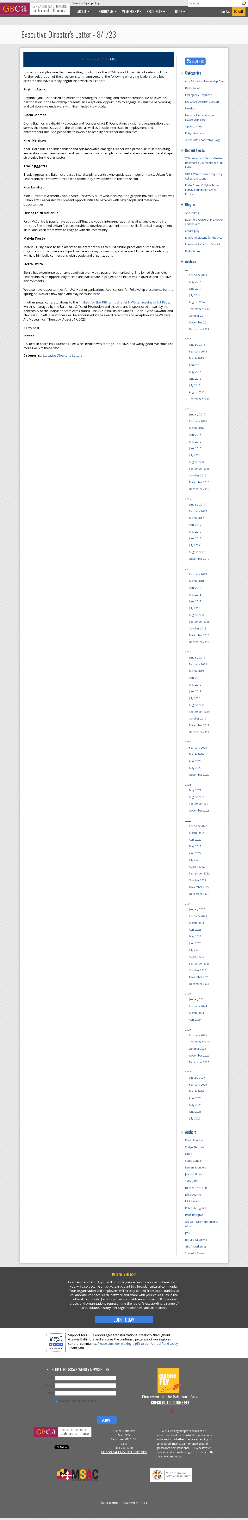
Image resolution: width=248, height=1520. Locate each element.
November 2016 (199, 482)
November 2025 (199, 1055)
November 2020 (199, 774)
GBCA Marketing (195, 1246)
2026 (188, 1072)
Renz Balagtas (194, 1215)
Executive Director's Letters (62, 355)
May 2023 (195, 936)
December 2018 (199, 642)
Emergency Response (198, 95)
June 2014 (195, 288)
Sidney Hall (192, 1181)
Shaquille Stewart (196, 1253)
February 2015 (198, 351)
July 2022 (194, 860)
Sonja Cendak (193, 1160)
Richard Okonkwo (196, 1239)
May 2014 (195, 282)
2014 (188, 269)
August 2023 (197, 957)
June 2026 (195, 1111)
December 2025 (199, 1062)
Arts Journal (192, 213)
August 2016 (197, 462)
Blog (178, 11)
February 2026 (198, 1084)
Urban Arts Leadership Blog (202, 140)
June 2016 (195, 448)
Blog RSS (198, 61)
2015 (188, 339)
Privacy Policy (130, 1503)
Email (51, 1378)
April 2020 (195, 761)
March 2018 (196, 581)
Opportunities (193, 126)
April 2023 (195, 929)
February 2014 (198, 275)
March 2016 (196, 428)
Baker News (192, 88)
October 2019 (197, 718)
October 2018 (197, 628)
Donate (238, 11)
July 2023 (194, 950)
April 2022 (195, 839)
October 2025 (197, 1049)
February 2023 (198, 916)
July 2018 (194, 608)
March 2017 (196, 518)
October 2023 (197, 970)
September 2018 (199, 621)
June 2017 (195, 538)
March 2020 (196, 754)
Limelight (190, 108)
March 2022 (196, 833)
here (96, 294)
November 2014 (199, 322)
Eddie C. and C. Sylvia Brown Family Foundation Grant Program (202, 189)
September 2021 (199, 804)
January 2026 (197, 1078)
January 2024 (197, 999)
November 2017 (199, 559)
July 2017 (194, 545)
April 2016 (195, 435)
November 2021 (199, 810)
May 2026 (195, 1105)
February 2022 (198, 826)
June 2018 (195, 601)
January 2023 (197, 909)
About (81, 11)
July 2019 (194, 698)
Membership (130, 11)
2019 (188, 652)
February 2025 (198, 1035)
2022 (188, 820)
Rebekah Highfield (196, 1208)
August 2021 (197, 797)
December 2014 (199, 329)
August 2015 (197, 392)
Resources (154, 11)
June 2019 (195, 691)
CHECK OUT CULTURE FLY (170, 1402)
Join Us (225, 11)
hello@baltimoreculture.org (124, 1452)
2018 (188, 569)
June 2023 (195, 943)
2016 (188, 409)
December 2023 (199, 984)
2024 (188, 994)
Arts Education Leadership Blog (204, 81)
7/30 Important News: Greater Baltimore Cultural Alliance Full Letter (204, 162)
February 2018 (198, 574)
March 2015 (196, 358)
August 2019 (197, 705)
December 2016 (199, 489)
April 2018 (195, 588)
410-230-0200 (124, 1448)
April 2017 (195, 525)
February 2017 (198, 511)
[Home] (35, 13)
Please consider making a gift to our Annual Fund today (137, 1343)
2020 (188, 742)
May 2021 (195, 790)
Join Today (124, 1319)
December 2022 (199, 894)
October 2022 (197, 880)
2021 (188, 785)
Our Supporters (109, 1503)
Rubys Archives (194, 133)
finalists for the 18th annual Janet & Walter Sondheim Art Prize (124, 302)
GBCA (112, 59)
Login (98, 3)
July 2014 (194, 295)
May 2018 (195, 594)
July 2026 (194, 1118)
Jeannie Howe (193, 1174)
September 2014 (199, 309)
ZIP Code (50, 1393)
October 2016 (197, 475)
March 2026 (196, 1091)
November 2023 (199, 977)
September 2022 (199, 873)
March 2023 (196, 923)
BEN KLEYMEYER (196, 1188)
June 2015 (195, 378)
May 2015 (195, 372)
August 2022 (197, 866)
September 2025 (199, 1042)
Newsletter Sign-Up (82, 3)
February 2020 (198, 747)
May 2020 (195, 768)
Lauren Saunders (195, 1167)
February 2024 (198, 1006)
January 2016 (197, 414)
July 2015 (194, 385)
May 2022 (195, 846)
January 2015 (197, 344)
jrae (187, 1233)
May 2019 (195, 684)
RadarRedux (192, 251)
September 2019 (199, 712)
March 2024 (196, 1013)
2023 (188, 904)
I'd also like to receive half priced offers (78, 1400)
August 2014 (197, 302)
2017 (188, 499)
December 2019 (199, 732)
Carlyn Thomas (194, 1147)
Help (145, 1503)
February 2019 (198, 664)
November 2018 (199, 635)
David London (194, 1140)
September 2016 (199, 468)
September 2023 (199, 963)
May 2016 (195, 441)
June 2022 (195, 853)
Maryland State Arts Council (202, 244)
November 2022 (199, 887)
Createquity (192, 231)
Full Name (49, 1385)
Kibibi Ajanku (193, 1194)
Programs (106, 11)
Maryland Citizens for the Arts (203, 237)
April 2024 (195, 1019)
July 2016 (194, 455)
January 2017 (197, 504)
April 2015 (195, 365)
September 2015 (199, 399)
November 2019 (199, 725)
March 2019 (196, 671)
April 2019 (195, 678)
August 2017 (197, 552)
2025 (188, 1030)
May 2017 (195, 531)
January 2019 (197, 657)
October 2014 (197, 315)
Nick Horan (192, 1201)
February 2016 (198, 421)
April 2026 (195, 1098)
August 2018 (197, 615)
